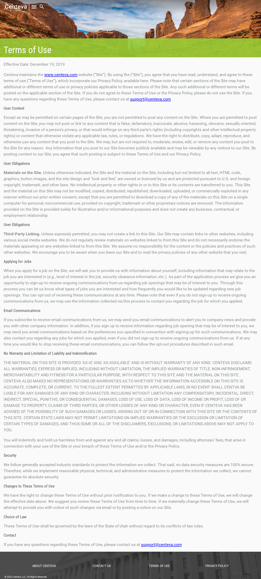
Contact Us (102, 566)
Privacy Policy (217, 566)
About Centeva (44, 566)
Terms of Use (159, 566)
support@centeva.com (150, 99)
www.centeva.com (60, 74)
